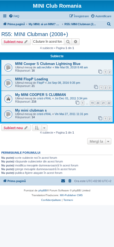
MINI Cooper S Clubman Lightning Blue (47, 64)
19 (92, 103)
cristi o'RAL (44, 98)
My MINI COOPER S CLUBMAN (40, 95)
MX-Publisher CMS (71, 195)
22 (109, 103)
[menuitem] (14, 16)
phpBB (42, 190)
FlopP (40, 82)
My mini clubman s (31, 110)
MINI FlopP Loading (31, 79)
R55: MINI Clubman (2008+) (34, 34)
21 (103, 103)
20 (98, 103)
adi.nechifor (44, 67)
